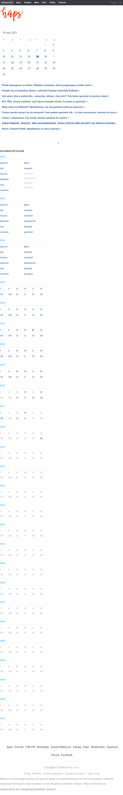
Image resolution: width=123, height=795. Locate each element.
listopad (28, 226)
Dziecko (62, 2)
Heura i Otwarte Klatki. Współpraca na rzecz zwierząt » (31, 128)
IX (17, 294)
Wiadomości (7, 2)
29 (45, 68)
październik (30, 221)
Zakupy (77, 747)
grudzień (28, 232)
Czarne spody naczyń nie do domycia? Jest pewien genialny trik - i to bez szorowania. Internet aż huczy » (60, 112)
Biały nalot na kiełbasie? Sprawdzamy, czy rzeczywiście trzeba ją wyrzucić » (43, 107)
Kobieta (27, 2)
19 (20, 62)
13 (29, 56)
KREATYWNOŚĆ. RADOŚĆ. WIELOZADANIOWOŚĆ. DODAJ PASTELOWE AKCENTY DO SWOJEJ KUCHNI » (59, 123)
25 (12, 68)
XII (41, 294)
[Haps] (11, 20)
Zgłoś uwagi (93, 773)
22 (45, 62)
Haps (86, 747)
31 (4, 74)
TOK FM (30, 747)
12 (20, 56)
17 (4, 62)
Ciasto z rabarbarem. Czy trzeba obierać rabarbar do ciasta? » (35, 118)
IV (25, 288)
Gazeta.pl (112, 747)
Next (44, 2)
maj (2, 184)
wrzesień (28, 215)
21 (37, 62)
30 (54, 68)
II (9, 288)
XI (33, 294)
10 (4, 56)
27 (29, 68)
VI (41, 288)
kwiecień (4, 179)
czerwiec (4, 190)
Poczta (113, 3)
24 (4, 68)
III (17, 288)
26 (20, 68)
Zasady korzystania (75, 773)
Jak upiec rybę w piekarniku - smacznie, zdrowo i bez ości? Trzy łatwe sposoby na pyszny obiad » (55, 96)
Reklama (36, 773)
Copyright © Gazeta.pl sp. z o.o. (61, 767)
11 (12, 56)
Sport (18, 2)
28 (37, 68)
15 (45, 56)
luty (2, 168)
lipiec (26, 163)
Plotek (52, 2)
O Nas (27, 773)
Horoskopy (43, 747)
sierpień (28, 168)
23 (54, 62)
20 (29, 62)
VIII (10, 294)
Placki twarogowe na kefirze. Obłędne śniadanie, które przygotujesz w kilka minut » (47, 85)
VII (1, 294)
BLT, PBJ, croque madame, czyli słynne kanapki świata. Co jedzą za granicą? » (45, 101)
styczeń (4, 163)
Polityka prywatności (53, 773)
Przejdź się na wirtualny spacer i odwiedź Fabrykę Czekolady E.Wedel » (41, 90)
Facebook (66, 755)
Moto (36, 2)
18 (12, 62)
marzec (4, 173)
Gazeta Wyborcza (61, 747)
